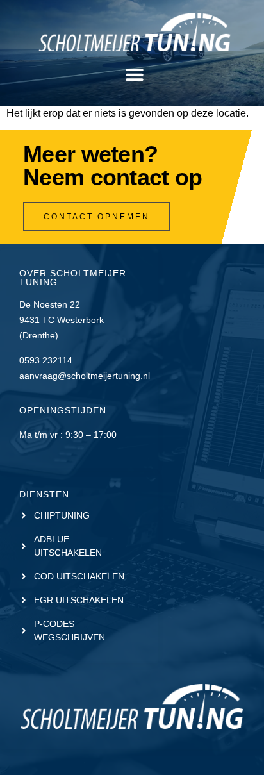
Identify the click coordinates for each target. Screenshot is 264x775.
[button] (134, 74)
